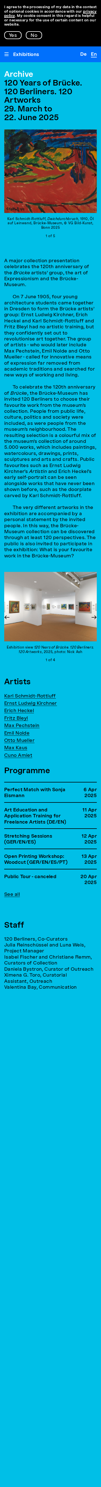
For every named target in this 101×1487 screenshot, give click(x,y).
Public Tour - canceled (30, 876)
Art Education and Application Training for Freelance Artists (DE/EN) (35, 816)
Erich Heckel (19, 710)
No (34, 35)
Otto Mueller (19, 740)
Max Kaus (15, 748)
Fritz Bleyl (16, 718)
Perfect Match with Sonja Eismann (34, 793)
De (83, 54)
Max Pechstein (22, 725)
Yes (13, 35)
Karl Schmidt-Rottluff (30, 696)
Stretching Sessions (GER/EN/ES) (28, 839)
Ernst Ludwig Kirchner (30, 703)
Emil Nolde (16, 733)
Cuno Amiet (18, 755)
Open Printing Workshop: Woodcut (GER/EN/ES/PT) (36, 859)
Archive (18, 75)
